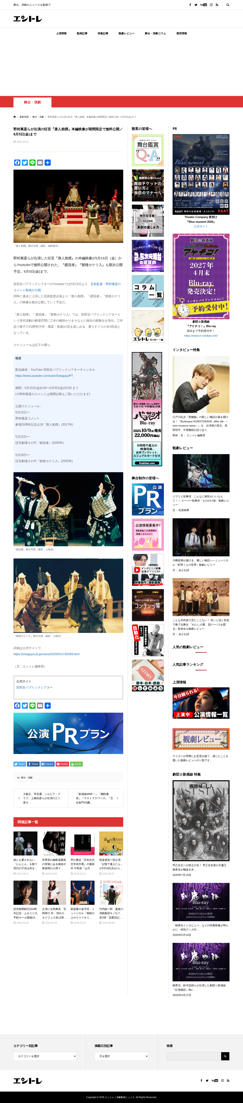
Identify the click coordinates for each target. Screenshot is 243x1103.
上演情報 (61, 33)
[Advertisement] (121, 67)
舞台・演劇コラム (155, 33)
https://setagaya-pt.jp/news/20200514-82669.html (46, 654)
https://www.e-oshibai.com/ (201, 335)
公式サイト (201, 226)
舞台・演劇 (32, 102)
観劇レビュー (127, 33)
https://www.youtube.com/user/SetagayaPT (44, 375)
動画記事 (82, 33)
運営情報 (181, 33)
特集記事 (103, 33)
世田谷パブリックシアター (34, 687)
